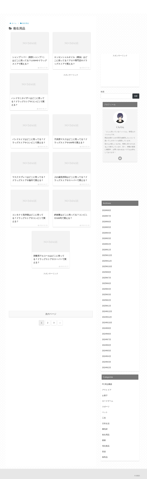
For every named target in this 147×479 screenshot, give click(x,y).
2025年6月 (106, 283)
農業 (104, 440)
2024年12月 (107, 311)
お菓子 (105, 395)
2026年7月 (106, 216)
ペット (105, 412)
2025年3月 (106, 295)
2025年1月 (106, 306)
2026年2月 (106, 244)
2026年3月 (106, 239)
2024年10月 (107, 323)
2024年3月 (106, 362)
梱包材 (105, 429)
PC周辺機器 (107, 384)
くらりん (120, 127)
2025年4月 (106, 289)
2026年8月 (106, 210)
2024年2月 (106, 368)
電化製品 (105, 446)
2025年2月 (106, 300)
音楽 (104, 452)
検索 (102, 92)
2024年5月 (106, 351)
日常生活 (105, 424)
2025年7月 (106, 278)
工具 (104, 418)
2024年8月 (106, 334)
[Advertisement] (71, 93)
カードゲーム (107, 401)
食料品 (105, 457)
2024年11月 (107, 317)
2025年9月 (106, 272)
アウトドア (106, 390)
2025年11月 (107, 261)
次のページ (50, 314)
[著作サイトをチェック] (120, 158)
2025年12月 (107, 255)
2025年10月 (107, 267)
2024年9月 (106, 328)
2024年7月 (106, 339)
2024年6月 (106, 345)
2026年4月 (106, 233)
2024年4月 (106, 356)
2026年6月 (106, 222)
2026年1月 (106, 250)
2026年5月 (106, 227)
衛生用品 (105, 435)
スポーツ (105, 407)
